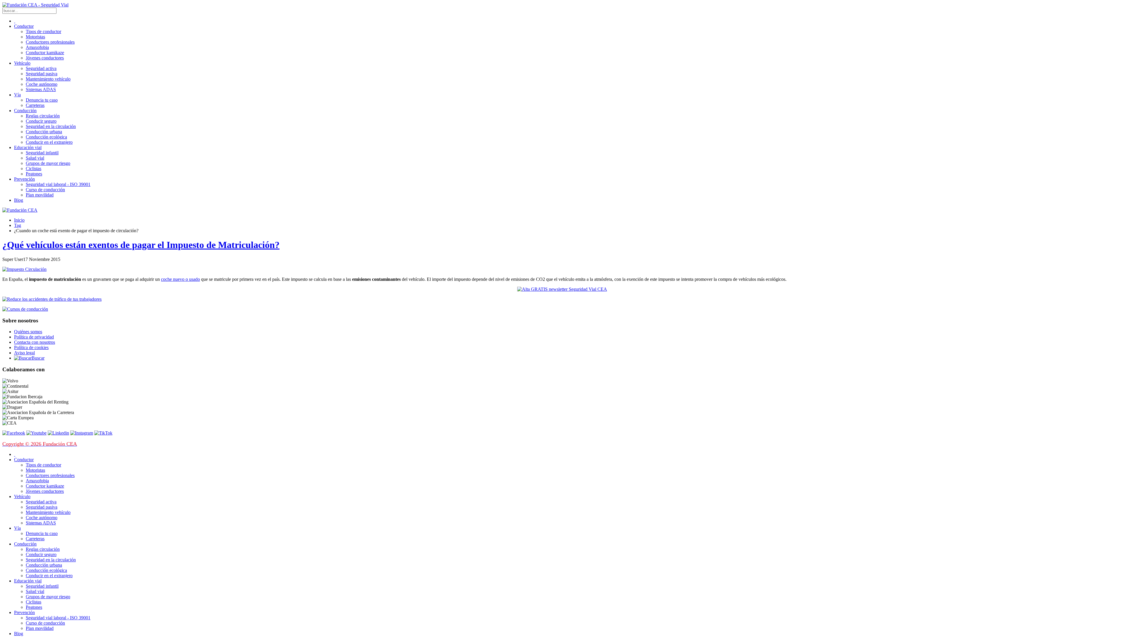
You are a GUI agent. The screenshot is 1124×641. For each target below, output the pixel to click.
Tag (17, 225)
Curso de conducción (45, 189)
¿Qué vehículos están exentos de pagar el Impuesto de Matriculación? (141, 245)
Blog (18, 200)
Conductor (24, 26)
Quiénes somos (28, 331)
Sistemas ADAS (41, 89)
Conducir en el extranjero (49, 142)
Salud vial (35, 157)
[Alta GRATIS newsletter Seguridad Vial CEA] (562, 289)
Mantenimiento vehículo (48, 78)
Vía (17, 94)
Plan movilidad (40, 194)
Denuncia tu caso (42, 100)
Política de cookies (31, 347)
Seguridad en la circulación (51, 126)
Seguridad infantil (42, 152)
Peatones (34, 173)
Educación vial (28, 147)
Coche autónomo (41, 84)
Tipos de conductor (43, 31)
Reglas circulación (43, 115)
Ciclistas (33, 168)
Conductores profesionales (50, 42)
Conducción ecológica (46, 136)
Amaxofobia (37, 47)
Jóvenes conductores (45, 57)
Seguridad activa (41, 68)
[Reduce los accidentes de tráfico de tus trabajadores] (562, 299)
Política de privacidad (34, 336)
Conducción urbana (44, 131)
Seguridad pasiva (41, 73)
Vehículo (22, 63)
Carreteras (35, 105)
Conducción (25, 110)
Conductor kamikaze (45, 52)
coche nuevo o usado (180, 279)
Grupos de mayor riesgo (48, 163)
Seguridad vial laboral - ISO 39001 (58, 184)
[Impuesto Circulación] (24, 269)
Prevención (24, 179)
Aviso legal (24, 352)
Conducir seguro (41, 121)
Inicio (19, 220)
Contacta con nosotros (34, 342)
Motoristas (35, 36)
